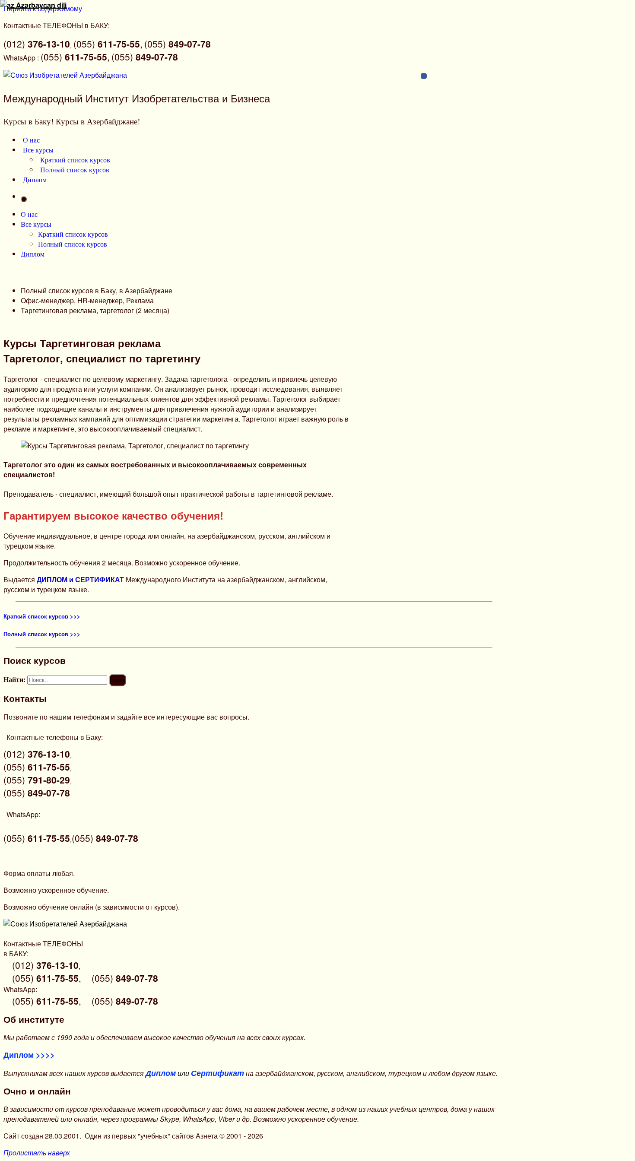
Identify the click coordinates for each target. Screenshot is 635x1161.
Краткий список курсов (75, 159)
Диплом (35, 179)
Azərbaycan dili (40, 5)
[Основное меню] (24, 199)
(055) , (108, 43)
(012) (36, 43)
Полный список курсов (74, 169)
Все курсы (38, 149)
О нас (31, 139)
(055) (177, 43)
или (195, 1073)
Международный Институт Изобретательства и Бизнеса (136, 97)
